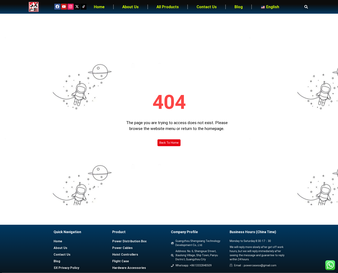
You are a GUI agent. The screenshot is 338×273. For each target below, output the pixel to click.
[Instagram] (70, 7)
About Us (130, 6)
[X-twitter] (77, 7)
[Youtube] (64, 7)
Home (99, 6)
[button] (306, 7)
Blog (239, 6)
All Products (167, 6)
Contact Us (207, 6)
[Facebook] (57, 7)
